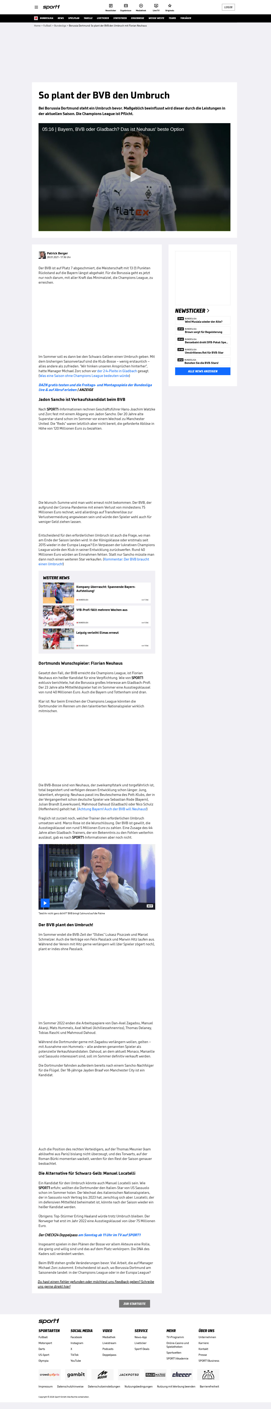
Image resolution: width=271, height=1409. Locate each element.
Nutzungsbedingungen (139, 1386)
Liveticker (141, 1343)
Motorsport (45, 1343)
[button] (134, 177)
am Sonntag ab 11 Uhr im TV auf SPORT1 (109, 1235)
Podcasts (108, 1349)
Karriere (204, 1343)
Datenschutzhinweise (70, 1386)
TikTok (75, 1355)
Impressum (46, 1386)
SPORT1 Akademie (177, 1358)
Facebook (76, 1337)
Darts (42, 1349)
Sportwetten (173, 1352)
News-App (141, 1337)
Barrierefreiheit (209, 1386)
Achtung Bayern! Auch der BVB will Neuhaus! (112, 809)
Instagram (77, 1343)
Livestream (109, 1343)
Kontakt (203, 1349)
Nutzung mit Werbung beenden (176, 1386)
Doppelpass (109, 1355)
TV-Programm (175, 1337)
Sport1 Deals (142, 1349)
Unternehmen (207, 1337)
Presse (203, 1355)
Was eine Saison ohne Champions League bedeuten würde (84, 375)
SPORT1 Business (209, 1360)
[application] (134, 177)
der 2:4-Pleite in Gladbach (117, 371)
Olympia (43, 1360)
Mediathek (109, 1337)
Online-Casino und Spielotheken (177, 1344)
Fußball (43, 1337)
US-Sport (44, 1355)
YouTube (76, 1360)
